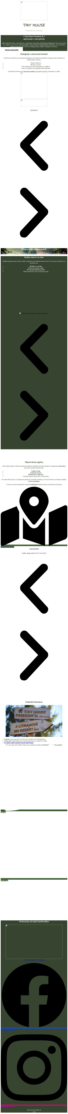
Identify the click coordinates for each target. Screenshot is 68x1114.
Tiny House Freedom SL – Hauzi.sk (34, 960)
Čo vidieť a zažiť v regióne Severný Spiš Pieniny (18, 743)
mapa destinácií (34, 549)
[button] (34, 146)
